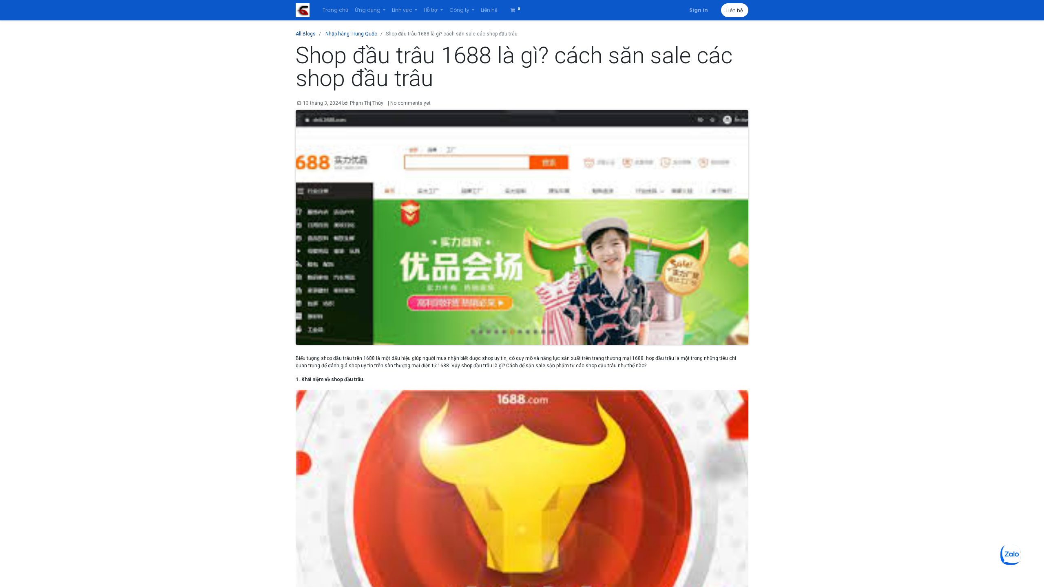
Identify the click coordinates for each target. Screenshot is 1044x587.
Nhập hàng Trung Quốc (351, 34)
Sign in (698, 10)
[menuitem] (335, 10)
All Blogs (306, 34)
